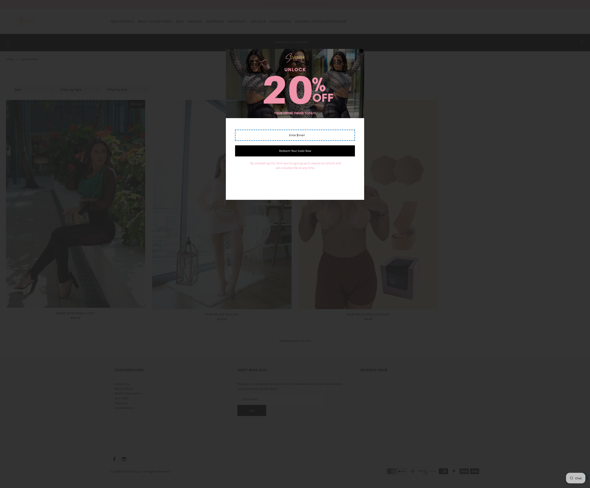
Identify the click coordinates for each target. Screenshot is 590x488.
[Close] (359, 54)
